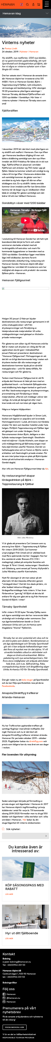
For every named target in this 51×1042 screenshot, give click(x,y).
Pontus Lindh (11, 49)
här (46, 469)
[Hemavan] (7, 4)
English (21, 4)
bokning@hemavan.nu (20, 962)
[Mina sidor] (33, 4)
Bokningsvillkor (10, 983)
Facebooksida (8, 686)
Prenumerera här (14, 1027)
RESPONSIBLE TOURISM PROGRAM (18, 1038)
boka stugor (27, 680)
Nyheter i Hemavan (29, 52)
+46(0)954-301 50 (16, 965)
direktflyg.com (36, 741)
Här (24, 820)
